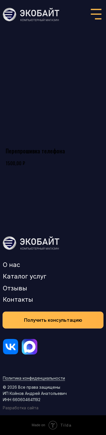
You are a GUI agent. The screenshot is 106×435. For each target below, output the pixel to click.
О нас (11, 264)
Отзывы (15, 288)
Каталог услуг (24, 276)
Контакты (18, 299)
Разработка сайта (20, 407)
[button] (53, 320)
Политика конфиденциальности (34, 378)
